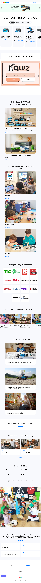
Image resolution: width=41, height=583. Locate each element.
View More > (20, 457)
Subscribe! (27, 565)
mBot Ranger (10, 386)
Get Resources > (7, 227)
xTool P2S (9, 411)
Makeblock (6, 2)
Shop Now (20, 540)
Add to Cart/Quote (7, 39)
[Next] (39, 7)
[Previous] (1, 7)
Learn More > (7, 198)
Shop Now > (7, 132)
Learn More (20, 426)
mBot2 (8, 361)
